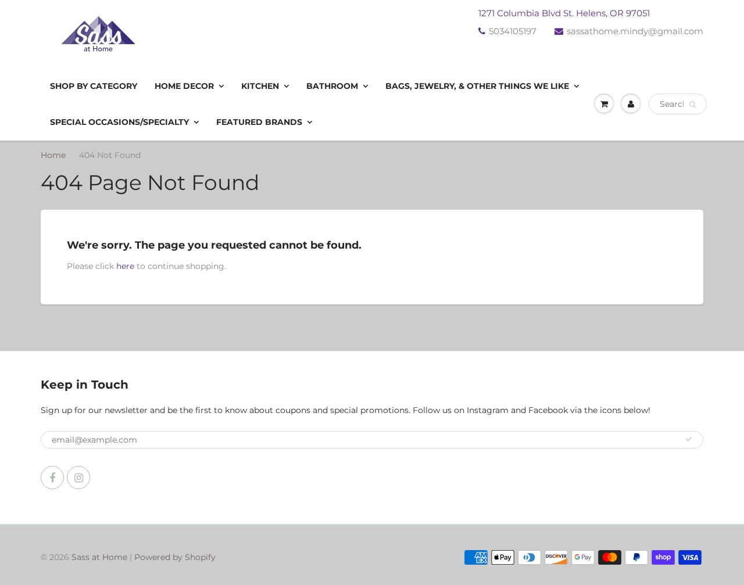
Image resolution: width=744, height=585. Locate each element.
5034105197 (512, 31)
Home (53, 155)
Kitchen (260, 86)
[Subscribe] (689, 439)
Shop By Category (93, 86)
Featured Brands (259, 122)
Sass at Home (99, 557)
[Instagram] (78, 477)
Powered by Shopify (175, 557)
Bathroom (332, 86)
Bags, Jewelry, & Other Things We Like (477, 86)
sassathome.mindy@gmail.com (635, 31)
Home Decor (184, 86)
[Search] (692, 104)
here (125, 266)
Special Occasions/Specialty (119, 122)
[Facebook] (52, 477)
